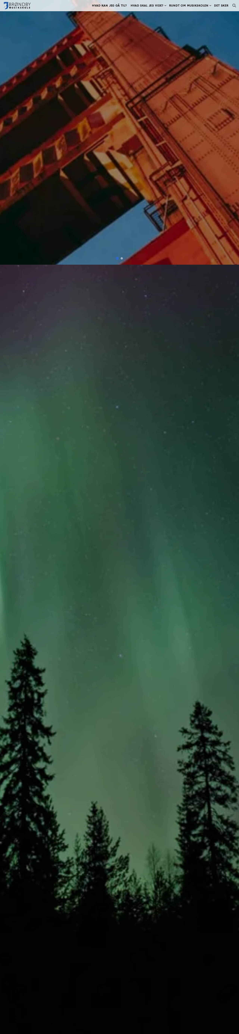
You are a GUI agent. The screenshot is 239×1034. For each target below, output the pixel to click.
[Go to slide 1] (117, 258)
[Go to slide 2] (122, 258)
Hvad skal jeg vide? (147, 6)
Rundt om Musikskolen (188, 6)
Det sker (221, 6)
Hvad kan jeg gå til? (109, 6)
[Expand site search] (234, 5)
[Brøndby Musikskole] (17, 5)
